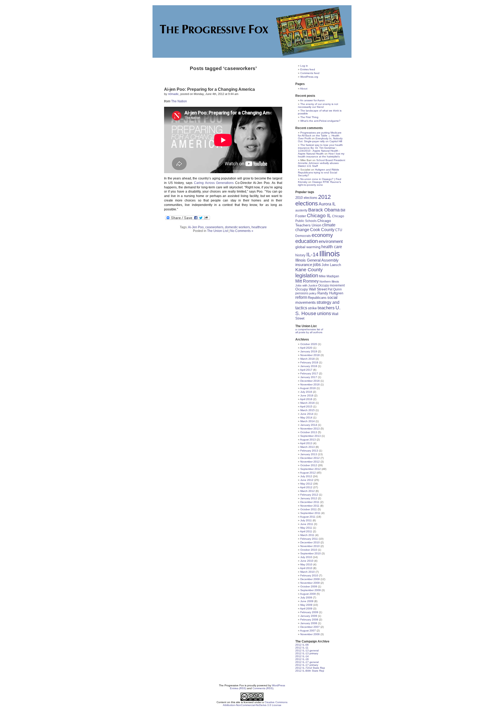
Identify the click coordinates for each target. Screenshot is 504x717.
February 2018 (309, 362)
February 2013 (309, 450)
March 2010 (307, 571)
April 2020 (306, 347)
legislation (306, 275)
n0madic (173, 93)
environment (331, 241)
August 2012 (308, 472)
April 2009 (306, 608)
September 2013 (310, 435)
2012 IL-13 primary (306, 653)
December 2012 (310, 457)
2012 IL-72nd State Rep (310, 667)
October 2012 (308, 465)
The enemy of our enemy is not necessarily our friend (318, 105)
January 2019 (308, 351)
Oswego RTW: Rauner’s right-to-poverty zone (319, 183)
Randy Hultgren (330, 293)
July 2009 (306, 597)
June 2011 (306, 524)
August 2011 (308, 516)
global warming (308, 247)
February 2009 (309, 612)
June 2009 (306, 601)
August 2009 (308, 593)
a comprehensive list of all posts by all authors (309, 331)
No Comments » (241, 231)
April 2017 (306, 369)
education (306, 241)
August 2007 (308, 630)
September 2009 (310, 590)
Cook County (322, 229)
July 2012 (306, 476)
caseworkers (214, 227)
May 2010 (306, 564)
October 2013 (308, 432)
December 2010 (310, 542)
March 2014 (307, 421)
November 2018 (310, 355)
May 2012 (306, 483)
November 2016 (310, 384)
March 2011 (307, 535)
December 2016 (310, 380)
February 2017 (309, 373)
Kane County (309, 269)
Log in (304, 65)
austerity (301, 210)
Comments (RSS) (263, 688)
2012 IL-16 (302, 659)
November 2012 (310, 461)
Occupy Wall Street (311, 289)
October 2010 (308, 549)
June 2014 (306, 413)
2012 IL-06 (302, 644)
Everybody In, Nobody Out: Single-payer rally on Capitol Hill (320, 140)
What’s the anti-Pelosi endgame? (320, 120)
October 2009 (308, 586)
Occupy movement (331, 285)
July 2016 (306, 391)
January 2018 (308, 366)
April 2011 (306, 531)
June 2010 (306, 560)
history (300, 255)
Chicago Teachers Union (313, 223)
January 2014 (308, 424)
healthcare (259, 227)
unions (324, 313)
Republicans (317, 298)
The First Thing (309, 117)
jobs (317, 264)
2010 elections (306, 198)
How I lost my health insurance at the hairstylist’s (321, 155)
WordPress (278, 685)
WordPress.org (309, 76)
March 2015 (307, 410)
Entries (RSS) (238, 688)
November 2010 (310, 546)
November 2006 (310, 634)
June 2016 (306, 395)
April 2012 (306, 487)
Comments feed (309, 73)
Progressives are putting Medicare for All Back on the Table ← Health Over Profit (320, 135)
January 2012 (308, 498)
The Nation (179, 101)
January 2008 (308, 623)
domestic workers (237, 227)
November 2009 (310, 582)
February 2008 (309, 619)
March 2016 (307, 402)
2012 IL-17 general (307, 662)
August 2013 (308, 439)
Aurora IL (327, 204)
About (303, 88)
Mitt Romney (307, 281)
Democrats (303, 236)
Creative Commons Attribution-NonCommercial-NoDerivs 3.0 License (255, 704)
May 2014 (306, 417)
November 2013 (310, 428)
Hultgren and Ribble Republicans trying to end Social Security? (318, 172)
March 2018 (307, 358)
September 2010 (310, 553)
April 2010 (306, 568)
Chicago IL (319, 215)
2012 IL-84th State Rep (309, 670)
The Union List (217, 231)
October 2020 (308, 344)
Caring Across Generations (214, 183)
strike (312, 308)
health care (331, 246)
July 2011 (306, 520)
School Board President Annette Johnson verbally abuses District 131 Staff (321, 163)
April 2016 (306, 399)
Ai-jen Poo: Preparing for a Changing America (209, 89)
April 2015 (306, 406)
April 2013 (306, 443)
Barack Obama (324, 210)
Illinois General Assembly (317, 260)
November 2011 (309, 505)
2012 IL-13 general (307, 650)
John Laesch (331, 265)
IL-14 (312, 254)
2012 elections (313, 200)
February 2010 (309, 575)
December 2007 (310, 626)
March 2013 (307, 446)
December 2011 (309, 502)
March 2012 (307, 491)
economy (322, 235)
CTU (338, 230)
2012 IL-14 (302, 656)
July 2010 (306, 557)
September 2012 (310, 469)
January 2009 (308, 615)
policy (313, 293)
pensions (301, 293)
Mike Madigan (329, 276)
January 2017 (308, 377)
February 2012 (309, 494)
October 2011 (308, 509)
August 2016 (308, 388)
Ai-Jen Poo (196, 227)
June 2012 (306, 480)
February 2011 (309, 538)
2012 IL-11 (301, 647)
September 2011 (310, 513)
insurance (303, 264)
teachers (326, 307)
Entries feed (307, 69)
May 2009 (306, 604)
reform (301, 297)
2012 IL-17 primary (306, 664)
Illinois (329, 253)
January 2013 (308, 454)
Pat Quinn (335, 289)
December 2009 (310, 579)
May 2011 (306, 527)
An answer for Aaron (312, 100)
